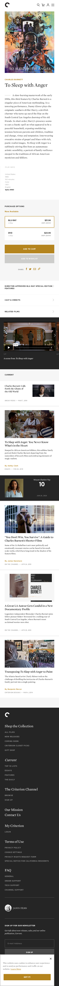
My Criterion (14, 825)
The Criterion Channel (21, 789)
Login (8, 832)
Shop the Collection (19, 726)
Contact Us (13, 815)
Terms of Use (14, 841)
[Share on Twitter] (30, 269)
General (9, 876)
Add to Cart (29, 249)
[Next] (54, 335)
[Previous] (4, 335)
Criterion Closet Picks (17, 746)
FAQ (8, 870)
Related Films (12, 312)
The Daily (10, 780)
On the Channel (11, 564)
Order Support (13, 881)
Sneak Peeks (10, 400)
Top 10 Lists (11, 766)
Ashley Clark (13, 466)
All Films (10, 732)
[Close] (51, 959)
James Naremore (15, 561)
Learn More (16, 969)
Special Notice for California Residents (27, 861)
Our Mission (14, 809)
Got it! (27, 977)
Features (9, 775)
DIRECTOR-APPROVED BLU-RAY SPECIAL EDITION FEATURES (28, 287)
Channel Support (14, 890)
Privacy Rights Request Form (20, 857)
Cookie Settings (13, 852)
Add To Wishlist (29, 259)
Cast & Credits (12, 300)
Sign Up (9, 800)
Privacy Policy (13, 848)
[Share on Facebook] (26, 269)
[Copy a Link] (39, 269)
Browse (9, 795)
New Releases (12, 737)
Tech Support (12, 885)
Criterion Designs (12, 692)
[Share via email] (34, 269)
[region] (27, 970)
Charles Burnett (14, 79)
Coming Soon (12, 741)
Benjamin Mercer (15, 689)
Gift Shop (10, 750)
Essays (7, 469)
